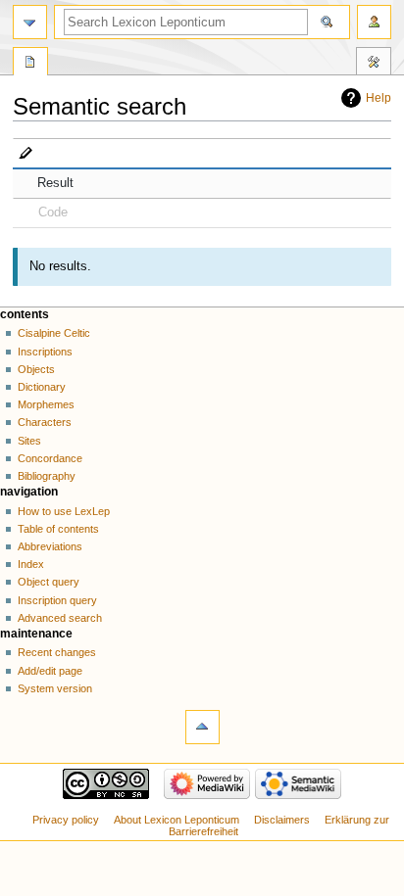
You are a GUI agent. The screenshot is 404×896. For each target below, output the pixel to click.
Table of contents (58, 529)
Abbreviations (50, 546)
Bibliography (47, 476)
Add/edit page (50, 671)
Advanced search (60, 618)
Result (55, 183)
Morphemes (46, 404)
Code (53, 212)
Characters (45, 422)
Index (31, 564)
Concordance (50, 458)
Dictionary (42, 387)
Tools (373, 63)
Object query (48, 582)
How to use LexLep (64, 511)
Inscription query (57, 600)
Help (378, 98)
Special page (30, 63)
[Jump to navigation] (30, 22)
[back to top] (202, 727)
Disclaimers (282, 819)
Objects (36, 369)
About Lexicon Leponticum (176, 819)
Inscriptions (45, 351)
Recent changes (57, 652)
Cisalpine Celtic (54, 333)
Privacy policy (65, 819)
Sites (29, 441)
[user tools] (374, 22)
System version (55, 688)
